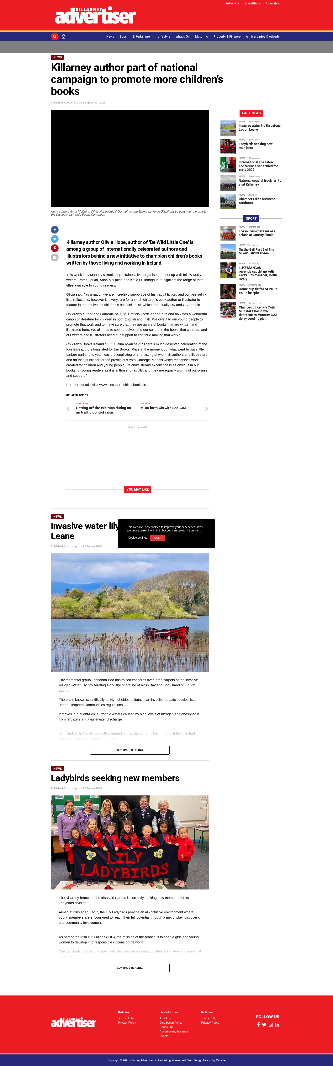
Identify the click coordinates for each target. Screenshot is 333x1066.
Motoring (201, 36)
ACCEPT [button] (158, 537)
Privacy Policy (127, 1022)
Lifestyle (164, 36)
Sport (123, 36)
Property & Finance (227, 36)
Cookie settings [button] (137, 537)
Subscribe (232, 3)
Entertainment (142, 36)
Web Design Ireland (200, 1060)
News (110, 36)
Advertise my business (174, 1031)
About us (165, 1018)
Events (164, 1035)
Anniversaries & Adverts (263, 36)
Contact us (166, 1027)
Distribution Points (171, 1022)
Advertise (272, 3)
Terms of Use (126, 1018)
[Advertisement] (212, 15)
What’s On (183, 36)
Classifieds (252, 3)
